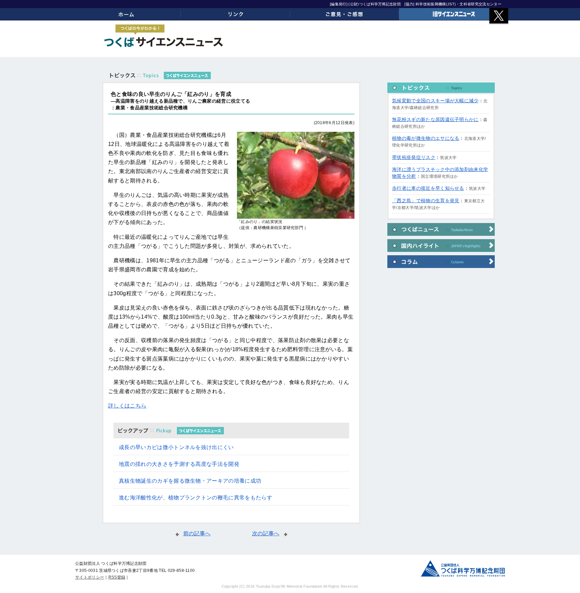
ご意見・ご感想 (344, 14)
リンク (235, 14)
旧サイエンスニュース (453, 14)
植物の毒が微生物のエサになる (425, 138)
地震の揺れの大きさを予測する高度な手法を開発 (179, 464)
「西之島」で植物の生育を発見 (425, 200)
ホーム (126, 14)
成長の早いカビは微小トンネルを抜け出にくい (176, 447)
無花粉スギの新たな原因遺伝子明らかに (435, 119)
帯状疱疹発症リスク (413, 157)
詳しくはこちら (127, 406)
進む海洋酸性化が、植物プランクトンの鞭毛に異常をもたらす (195, 497)
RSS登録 (117, 577)
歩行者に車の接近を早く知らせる (428, 188)
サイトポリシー (89, 577)
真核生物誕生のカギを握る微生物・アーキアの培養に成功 (190, 481)
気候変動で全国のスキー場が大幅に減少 (435, 100)
